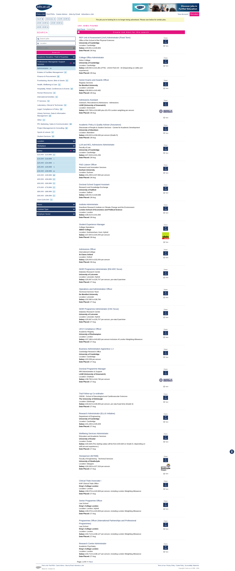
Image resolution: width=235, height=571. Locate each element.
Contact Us (51, 569)
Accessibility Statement (192, 565)
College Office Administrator (91, 57)
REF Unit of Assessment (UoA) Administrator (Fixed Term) (104, 37)
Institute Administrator (88, 204)
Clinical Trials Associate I (90, 481)
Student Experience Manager (92, 224)
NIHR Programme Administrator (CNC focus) (99, 309)
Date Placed (81, 29)
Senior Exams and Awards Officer (94, 80)
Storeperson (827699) (88, 456)
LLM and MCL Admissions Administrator (96, 145)
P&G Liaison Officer (88, 164)
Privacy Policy (170, 565)
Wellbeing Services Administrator (93, 433)
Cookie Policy (180, 565)
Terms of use (162, 565)
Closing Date (91, 29)
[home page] (44, 7)
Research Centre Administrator (92, 543)
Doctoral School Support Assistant (94, 184)
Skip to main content (9, 2)
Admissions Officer (87, 249)
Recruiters (194, 14)
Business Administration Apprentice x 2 (96, 349)
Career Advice (61, 14)
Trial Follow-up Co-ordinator (91, 393)
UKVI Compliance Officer (90, 329)
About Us (44, 569)
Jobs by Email (74, 14)
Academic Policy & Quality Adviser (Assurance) (100, 125)
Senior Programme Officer (90, 501)
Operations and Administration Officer (95, 289)
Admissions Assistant (88, 100)
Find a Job (41, 14)
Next (91, 562)
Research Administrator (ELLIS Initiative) (97, 413)
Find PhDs (50, 14)
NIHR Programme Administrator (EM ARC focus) (100, 269)
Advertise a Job (87, 14)
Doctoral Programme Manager (92, 369)
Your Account (183, 14)
